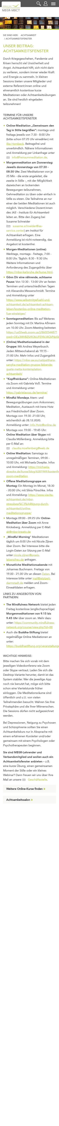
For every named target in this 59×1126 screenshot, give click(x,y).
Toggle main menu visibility (53, 3)
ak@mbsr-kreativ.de (18, 532)
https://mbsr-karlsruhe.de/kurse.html (29, 272)
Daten (46, 574)
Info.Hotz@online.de (43, 425)
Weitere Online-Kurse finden (24, 789)
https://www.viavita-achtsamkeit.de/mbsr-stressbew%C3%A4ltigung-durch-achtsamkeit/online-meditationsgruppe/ (29, 504)
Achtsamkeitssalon (18, 800)
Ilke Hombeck (15, 144)
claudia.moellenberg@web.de (30, 448)
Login (46, 3)
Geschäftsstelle (37, 779)
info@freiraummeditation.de (29, 157)
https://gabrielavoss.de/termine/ (26, 392)
